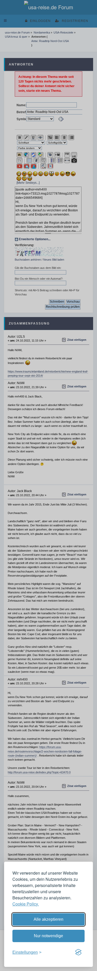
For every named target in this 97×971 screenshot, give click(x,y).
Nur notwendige (48, 936)
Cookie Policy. (25, 904)
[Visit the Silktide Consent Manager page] (78, 952)
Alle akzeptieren (48, 919)
